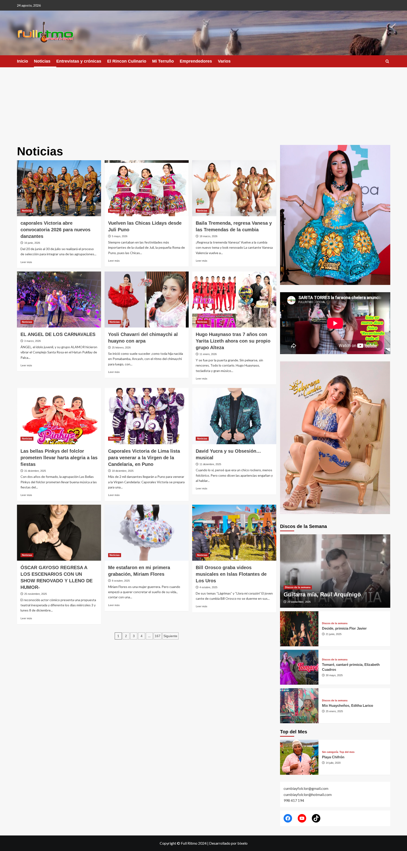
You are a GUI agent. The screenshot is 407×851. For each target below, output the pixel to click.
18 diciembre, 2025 (123, 470)
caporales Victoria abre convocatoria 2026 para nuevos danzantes (55, 229)
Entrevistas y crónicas (78, 61)
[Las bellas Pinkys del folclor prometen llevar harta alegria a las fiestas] (59, 416)
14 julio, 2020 (333, 762)
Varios (224, 61)
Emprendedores (196, 61)
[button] (387, 61)
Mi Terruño (163, 61)
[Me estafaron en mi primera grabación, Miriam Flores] (147, 533)
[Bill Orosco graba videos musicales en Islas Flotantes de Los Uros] (234, 533)
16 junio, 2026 (32, 242)
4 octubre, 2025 (208, 587)
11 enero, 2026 (208, 354)
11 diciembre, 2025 (210, 464)
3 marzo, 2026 (32, 341)
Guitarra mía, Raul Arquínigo (322, 594)
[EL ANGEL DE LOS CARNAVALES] (59, 300)
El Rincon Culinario (126, 61)
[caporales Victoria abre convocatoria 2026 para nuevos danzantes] (59, 188)
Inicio (22, 61)
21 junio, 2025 (334, 634)
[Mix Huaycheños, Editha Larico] (299, 705)
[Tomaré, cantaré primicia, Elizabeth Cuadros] (299, 667)
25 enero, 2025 (334, 711)
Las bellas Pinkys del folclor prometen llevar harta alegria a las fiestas (59, 457)
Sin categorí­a (330, 752)
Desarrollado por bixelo (228, 843)
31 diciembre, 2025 (35, 470)
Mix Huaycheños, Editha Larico (347, 705)
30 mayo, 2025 (334, 675)
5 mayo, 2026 (119, 236)
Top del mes (346, 752)
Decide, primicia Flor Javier (344, 628)
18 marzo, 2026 (208, 236)
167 (157, 636)
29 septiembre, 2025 (299, 601)
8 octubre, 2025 (121, 580)
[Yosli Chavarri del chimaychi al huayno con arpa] (147, 300)
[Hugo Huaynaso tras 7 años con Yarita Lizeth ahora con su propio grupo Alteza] (234, 300)
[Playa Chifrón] (299, 757)
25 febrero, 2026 (121, 347)
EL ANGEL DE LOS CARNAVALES (57, 334)
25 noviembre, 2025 (35, 593)
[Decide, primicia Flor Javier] (299, 628)
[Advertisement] (203, 103)
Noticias (42, 61)
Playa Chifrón (333, 757)
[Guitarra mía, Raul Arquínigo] (335, 571)
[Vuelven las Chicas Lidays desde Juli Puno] (147, 188)
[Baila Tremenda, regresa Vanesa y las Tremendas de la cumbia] (234, 188)
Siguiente (170, 636)
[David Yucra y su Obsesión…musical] (234, 416)
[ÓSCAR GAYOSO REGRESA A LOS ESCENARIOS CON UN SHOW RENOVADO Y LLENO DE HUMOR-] (59, 533)
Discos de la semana (297, 587)
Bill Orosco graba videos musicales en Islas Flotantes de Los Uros (231, 574)
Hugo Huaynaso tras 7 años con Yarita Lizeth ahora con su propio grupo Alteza (233, 341)
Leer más (26, 262)
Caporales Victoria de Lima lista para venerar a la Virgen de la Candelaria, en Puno (144, 457)
